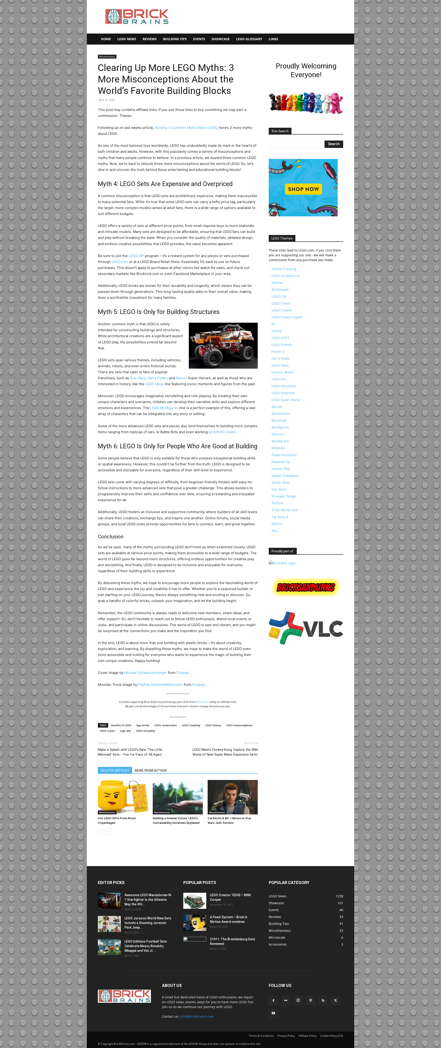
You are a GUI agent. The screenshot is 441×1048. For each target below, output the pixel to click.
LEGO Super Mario (285, 400)
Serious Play (280, 468)
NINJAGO (278, 448)
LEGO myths (107, 730)
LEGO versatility (145, 730)
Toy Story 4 (279, 517)
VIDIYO (276, 524)
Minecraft (278, 420)
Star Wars (138, 378)
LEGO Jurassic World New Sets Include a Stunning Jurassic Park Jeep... (147, 922)
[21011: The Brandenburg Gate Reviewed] (194, 945)
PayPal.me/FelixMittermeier (160, 684)
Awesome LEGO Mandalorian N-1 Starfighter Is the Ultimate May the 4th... (148, 899)
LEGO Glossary (249, 39)
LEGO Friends (281, 344)
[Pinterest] (310, 1000)
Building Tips (175, 39)
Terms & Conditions (261, 1036)
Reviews (150, 39)
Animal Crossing (284, 269)
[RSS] (323, 1000)
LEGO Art (278, 379)
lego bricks (142, 725)
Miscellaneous (107, 56)
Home (106, 39)
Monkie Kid (280, 441)
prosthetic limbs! (222, 432)
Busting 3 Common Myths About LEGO (186, 127)
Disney (276, 331)
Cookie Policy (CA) (331, 1036)
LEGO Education (283, 386)
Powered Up (280, 462)
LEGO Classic (281, 303)
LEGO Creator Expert (287, 317)
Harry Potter (157, 378)
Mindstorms (280, 413)
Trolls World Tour (284, 510)
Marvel (181, 378)
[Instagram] (298, 1000)
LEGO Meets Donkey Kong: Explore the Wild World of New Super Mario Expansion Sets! (225, 752)
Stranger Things (283, 496)
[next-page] (108, 832)
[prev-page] (101, 832)
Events (199, 39)
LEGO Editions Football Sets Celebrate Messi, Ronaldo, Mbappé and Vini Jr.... (145, 946)
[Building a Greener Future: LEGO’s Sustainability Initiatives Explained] (178, 797)
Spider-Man (280, 482)
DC (273, 324)
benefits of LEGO (121, 725)
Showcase (221, 39)
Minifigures (280, 427)
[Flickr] (285, 1000)
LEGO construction (165, 725)
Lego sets (125, 730)
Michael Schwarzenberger (145, 672)
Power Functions (284, 455)
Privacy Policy (286, 1036)
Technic (277, 503)
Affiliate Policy (308, 1036)
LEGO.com (120, 262)
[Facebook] (273, 1000)
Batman (277, 282)
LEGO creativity (191, 725)
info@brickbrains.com (197, 1016)
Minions (277, 434)
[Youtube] (273, 1013)
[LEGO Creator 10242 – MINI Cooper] (194, 901)
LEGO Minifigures (164, 408)
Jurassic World (282, 372)
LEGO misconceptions (239, 725)
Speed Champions (285, 475)
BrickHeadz (280, 289)
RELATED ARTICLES (115, 770)
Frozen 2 (278, 351)
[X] (335, 1000)
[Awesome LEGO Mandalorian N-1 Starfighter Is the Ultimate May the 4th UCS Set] (109, 901)
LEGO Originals (283, 393)
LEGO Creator (281, 310)
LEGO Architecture (285, 276)
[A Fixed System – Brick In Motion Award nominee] (194, 923)
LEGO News (126, 39)
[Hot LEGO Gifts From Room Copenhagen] (123, 797)
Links (273, 39)
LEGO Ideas (154, 384)
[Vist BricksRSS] (282, 563)
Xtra (274, 530)
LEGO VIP (136, 256)
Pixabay (182, 672)
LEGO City (278, 296)
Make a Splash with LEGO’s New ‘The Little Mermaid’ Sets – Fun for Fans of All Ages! (130, 752)
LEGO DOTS (280, 338)
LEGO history (213, 725)
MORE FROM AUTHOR (151, 770)
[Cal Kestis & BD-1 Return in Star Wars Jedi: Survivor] (233, 797)
